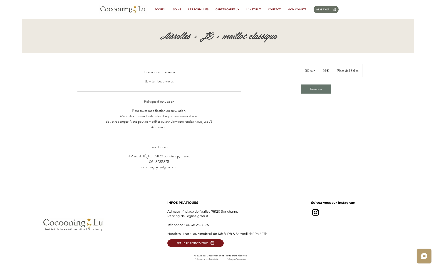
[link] (316, 89)
